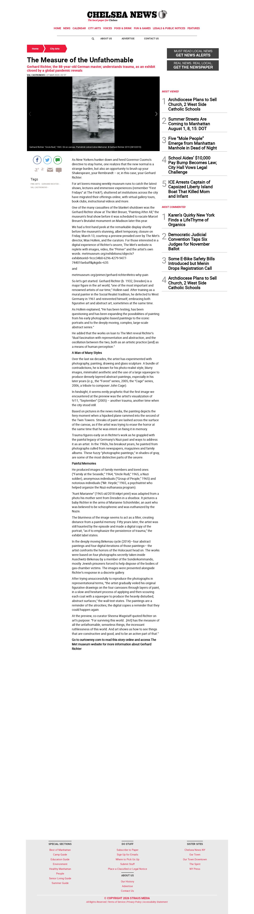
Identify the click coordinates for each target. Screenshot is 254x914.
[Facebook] (37, 160)
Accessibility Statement (155, 901)
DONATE (219, 4)
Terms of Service (116, 901)
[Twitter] (47, 160)
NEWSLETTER (199, 4)
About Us (106, 38)
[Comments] (57, 160)
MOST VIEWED (170, 91)
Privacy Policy (134, 901)
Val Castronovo (36, 75)
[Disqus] (93, 699)
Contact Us (151, 38)
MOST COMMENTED (173, 207)
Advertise (128, 38)
